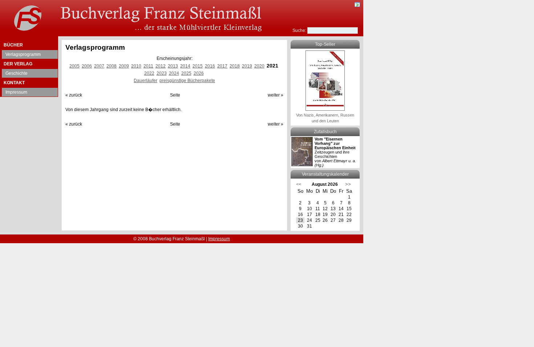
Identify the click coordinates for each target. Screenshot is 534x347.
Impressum (16, 92)
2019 (247, 66)
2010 (136, 66)
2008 (111, 66)
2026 (199, 73)
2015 (198, 66)
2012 (160, 66)
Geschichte (16, 73)
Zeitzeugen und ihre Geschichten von (335, 152)
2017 (222, 66)
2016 (210, 66)
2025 (186, 73)
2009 (124, 66)
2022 (149, 73)
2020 (259, 66)
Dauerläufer (145, 80)
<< (298, 184)
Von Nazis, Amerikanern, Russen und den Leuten (325, 118)
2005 (74, 66)
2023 (162, 73)
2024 (174, 73)
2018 (235, 66)
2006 (87, 66)
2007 (99, 66)
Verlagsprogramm (23, 54)
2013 (173, 66)
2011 (148, 66)
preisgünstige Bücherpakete (187, 80)
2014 (185, 66)
